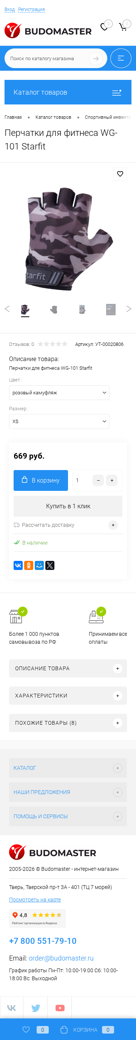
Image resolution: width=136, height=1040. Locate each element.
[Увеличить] (68, 240)
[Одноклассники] (28, 565)
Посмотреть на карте (35, 900)
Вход (10, 9)
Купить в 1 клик (68, 506)
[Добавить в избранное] (120, 174)
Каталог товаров (40, 92)
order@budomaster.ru (61, 958)
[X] (49, 565)
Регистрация (31, 9)
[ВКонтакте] (18, 565)
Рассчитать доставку (48, 525)
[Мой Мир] (39, 565)
